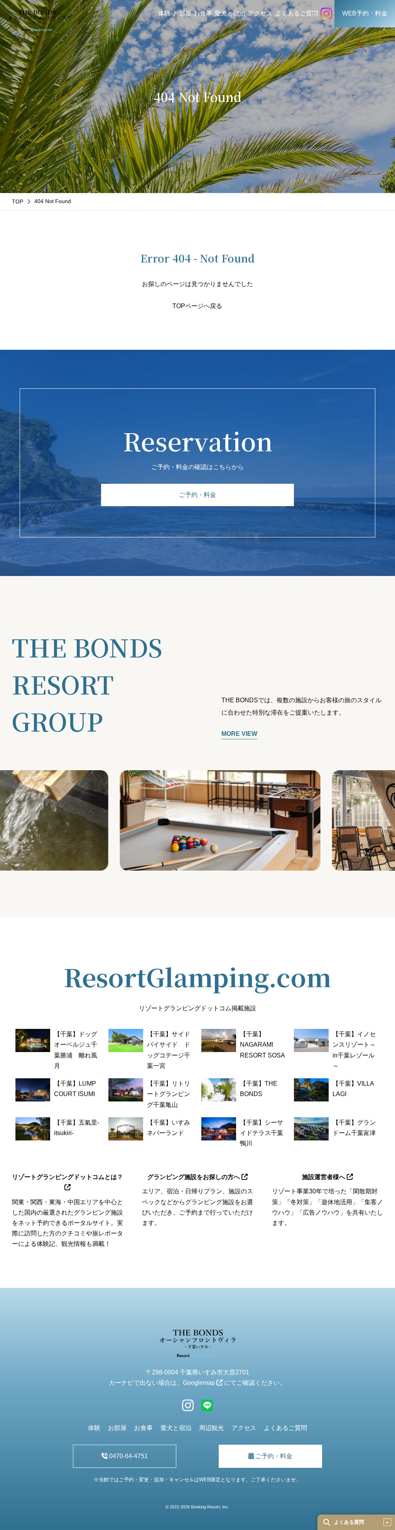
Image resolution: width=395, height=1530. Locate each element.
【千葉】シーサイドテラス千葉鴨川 (261, 1133)
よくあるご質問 (296, 13)
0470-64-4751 (128, 1456)
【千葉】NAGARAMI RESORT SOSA (262, 1044)
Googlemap (199, 1382)
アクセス (260, 13)
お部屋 (182, 13)
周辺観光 (211, 1428)
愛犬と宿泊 (229, 13)
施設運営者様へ (324, 1177)
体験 (164, 13)
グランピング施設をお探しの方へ (194, 1177)
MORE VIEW (239, 733)
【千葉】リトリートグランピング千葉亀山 (168, 1094)
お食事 (203, 13)
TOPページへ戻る (197, 306)
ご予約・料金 (197, 494)
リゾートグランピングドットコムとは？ (67, 1177)
